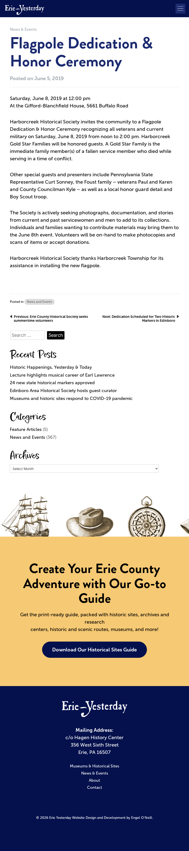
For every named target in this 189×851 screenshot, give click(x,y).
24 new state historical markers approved (52, 382)
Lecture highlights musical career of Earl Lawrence (62, 375)
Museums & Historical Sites (94, 766)
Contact (94, 787)
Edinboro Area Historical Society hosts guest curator (63, 390)
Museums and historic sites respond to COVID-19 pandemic (71, 398)
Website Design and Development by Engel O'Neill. (112, 818)
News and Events (39, 302)
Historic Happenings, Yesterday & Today (51, 367)
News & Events (23, 29)
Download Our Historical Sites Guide (94, 649)
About (94, 780)
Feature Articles (26, 429)
